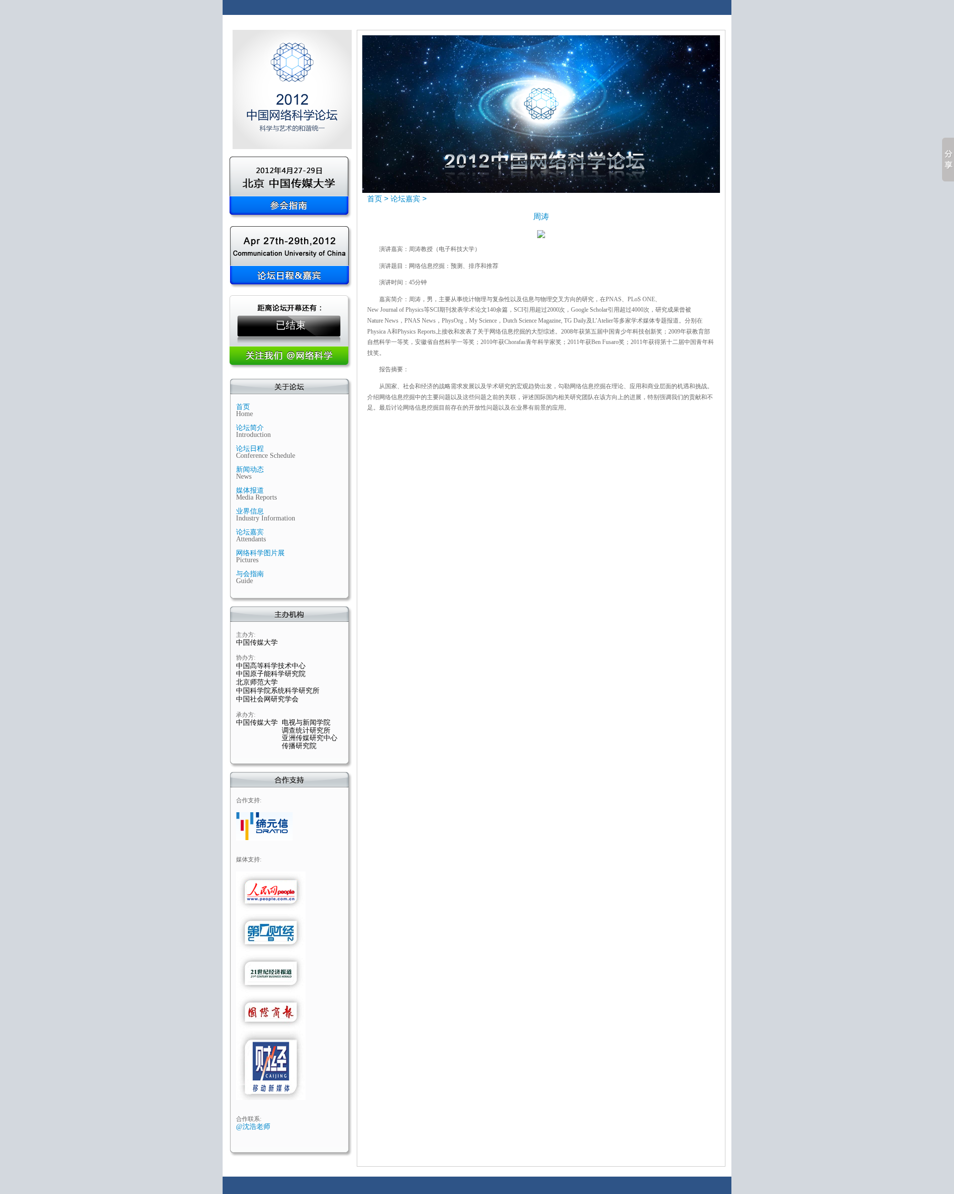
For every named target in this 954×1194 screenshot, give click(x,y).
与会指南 (250, 574)
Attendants (251, 539)
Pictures (247, 560)
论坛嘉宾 (250, 532)
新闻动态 (250, 469)
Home (244, 414)
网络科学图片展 (260, 553)
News (243, 476)
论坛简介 (250, 427)
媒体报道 (250, 490)
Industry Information (265, 518)
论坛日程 (250, 448)
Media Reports (256, 497)
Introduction (253, 434)
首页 (243, 407)
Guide (244, 581)
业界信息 (250, 511)
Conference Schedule (265, 455)
